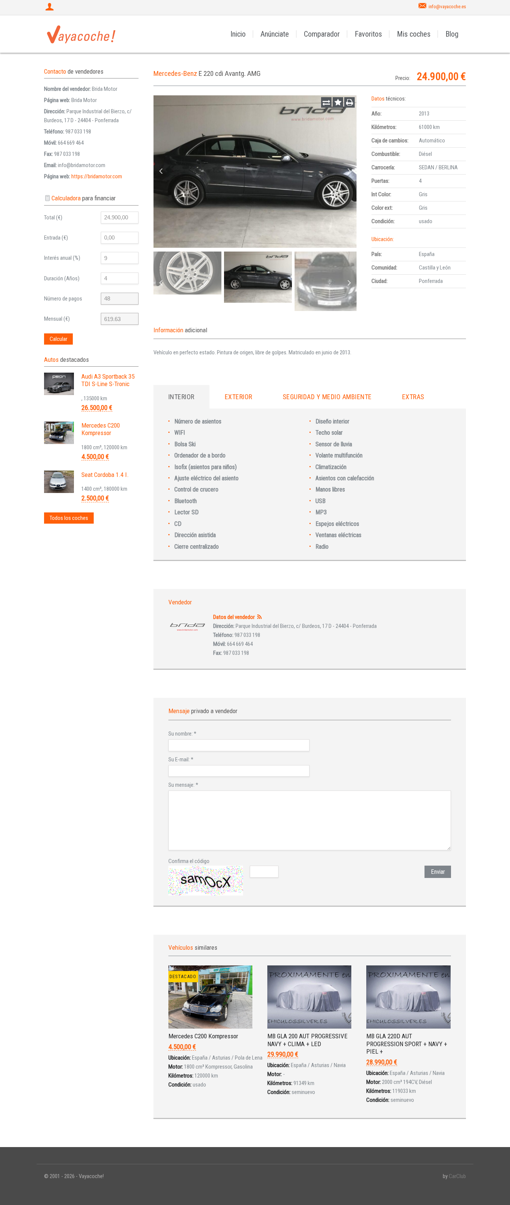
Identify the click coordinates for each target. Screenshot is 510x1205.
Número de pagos (63, 298)
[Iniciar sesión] (50, 7)
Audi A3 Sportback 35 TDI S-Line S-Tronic (107, 380)
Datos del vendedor (234, 617)
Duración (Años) (62, 278)
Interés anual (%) (62, 258)
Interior (181, 397)
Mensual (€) (57, 318)
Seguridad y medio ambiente (327, 397)
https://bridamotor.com (96, 176)
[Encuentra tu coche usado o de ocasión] (81, 34)
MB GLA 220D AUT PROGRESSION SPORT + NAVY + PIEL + (406, 1043)
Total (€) (53, 217)
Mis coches (413, 34)
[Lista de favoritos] (338, 102)
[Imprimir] (349, 102)
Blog (451, 34)
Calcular (58, 339)
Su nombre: (182, 733)
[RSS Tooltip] (260, 617)
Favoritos (368, 34)
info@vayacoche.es (447, 6)
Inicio (238, 34)
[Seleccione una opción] (326, 102)
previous (161, 171)
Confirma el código (188, 861)
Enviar (438, 871)
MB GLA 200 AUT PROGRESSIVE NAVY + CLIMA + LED (307, 1039)
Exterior (238, 397)
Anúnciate (275, 34)
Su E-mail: (180, 759)
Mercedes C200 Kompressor (203, 1036)
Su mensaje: (183, 785)
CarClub (457, 1176)
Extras (413, 397)
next (349, 171)
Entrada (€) (56, 237)
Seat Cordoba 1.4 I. (105, 474)
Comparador (322, 34)
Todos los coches (69, 518)
